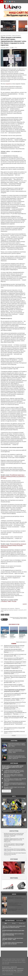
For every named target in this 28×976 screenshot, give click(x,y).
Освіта (16, 960)
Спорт (3, 962)
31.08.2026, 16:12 (7, 842)
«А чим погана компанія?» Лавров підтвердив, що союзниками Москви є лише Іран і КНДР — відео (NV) (14, 845)
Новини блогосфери (16, 35)
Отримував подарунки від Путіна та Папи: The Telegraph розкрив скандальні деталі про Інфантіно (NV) (14, 840)
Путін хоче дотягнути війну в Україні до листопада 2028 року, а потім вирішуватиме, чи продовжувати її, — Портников (15, 713)
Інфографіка (14, 878)
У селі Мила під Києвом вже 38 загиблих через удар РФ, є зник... (8, 29)
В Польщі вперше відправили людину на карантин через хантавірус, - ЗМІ (14, 637)
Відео (9, 962)
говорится (8, 83)
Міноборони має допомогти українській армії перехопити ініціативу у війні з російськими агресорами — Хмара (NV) (14, 835)
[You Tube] (12, 2)
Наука (9, 960)
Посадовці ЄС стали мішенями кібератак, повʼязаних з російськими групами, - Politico (16, 751)
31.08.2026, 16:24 (7, 837)
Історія (12, 960)
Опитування (14, 763)
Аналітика (14, 740)
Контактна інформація (10, 971)
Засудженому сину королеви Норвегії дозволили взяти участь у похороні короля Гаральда (14, 651)
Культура (6, 960)
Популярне (19, 920)
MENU (1, 1)
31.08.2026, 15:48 (7, 851)
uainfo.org (15, 968)
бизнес (2, 614)
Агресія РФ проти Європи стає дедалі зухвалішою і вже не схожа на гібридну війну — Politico (16, 745)
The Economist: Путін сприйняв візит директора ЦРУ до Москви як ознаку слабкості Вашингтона (15, 695)
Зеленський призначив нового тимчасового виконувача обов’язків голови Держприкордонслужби (14, 707)
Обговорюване (10, 920)
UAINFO (25, 604)
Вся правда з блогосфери (6, 35)
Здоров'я (23, 960)
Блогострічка (14, 831)
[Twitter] (9, 2)
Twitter (9, 601)
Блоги (14, 894)
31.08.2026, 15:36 (7, 855)
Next (26, 26)
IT (20, 960)
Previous (1, 26)
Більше (14, 735)
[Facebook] (7, 2)
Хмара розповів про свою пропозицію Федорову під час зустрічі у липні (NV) (15, 853)
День (6, 923)
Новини (13, 643)
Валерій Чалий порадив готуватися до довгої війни (13, 930)
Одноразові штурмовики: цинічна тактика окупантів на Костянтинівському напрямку (15, 904)
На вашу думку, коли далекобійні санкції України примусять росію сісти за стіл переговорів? (12, 767)
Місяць (14, 923)
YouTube (14, 601)
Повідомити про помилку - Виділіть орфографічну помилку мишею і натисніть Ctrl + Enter (14, 610)
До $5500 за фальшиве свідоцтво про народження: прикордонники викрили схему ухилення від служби (14, 672)
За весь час (21, 923)
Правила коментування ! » (21, 642)
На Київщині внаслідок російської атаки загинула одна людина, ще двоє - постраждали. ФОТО (14, 811)
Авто (18, 960)
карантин (7, 614)
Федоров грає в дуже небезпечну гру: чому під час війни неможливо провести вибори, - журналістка (17, 757)
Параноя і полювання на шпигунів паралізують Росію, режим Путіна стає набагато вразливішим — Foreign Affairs (15, 667)
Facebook (4, 601)
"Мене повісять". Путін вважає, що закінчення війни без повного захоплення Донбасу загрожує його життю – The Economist (15, 723)
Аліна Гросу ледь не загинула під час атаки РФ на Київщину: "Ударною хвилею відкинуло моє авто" (15, 677)
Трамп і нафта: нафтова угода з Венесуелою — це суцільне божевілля (16, 898)
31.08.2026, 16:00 (7, 847)
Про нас (3, 971)
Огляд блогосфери (13, 962)
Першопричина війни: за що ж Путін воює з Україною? (16, 910)
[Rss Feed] (5, 2)
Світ (3, 960)
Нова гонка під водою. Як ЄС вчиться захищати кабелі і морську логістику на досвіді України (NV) (15, 849)
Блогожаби (14, 859)
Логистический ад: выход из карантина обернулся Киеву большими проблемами (13, 545)
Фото (14, 796)
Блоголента (20, 962)
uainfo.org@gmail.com (18, 971)
